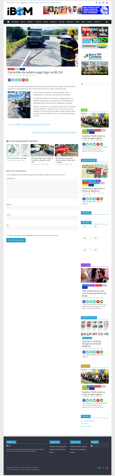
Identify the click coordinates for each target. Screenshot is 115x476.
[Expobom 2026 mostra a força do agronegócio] (95, 114)
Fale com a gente (86, 426)
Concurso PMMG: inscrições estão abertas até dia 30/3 (28, 124)
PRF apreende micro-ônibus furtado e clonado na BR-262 (42, 160)
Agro (83, 22)
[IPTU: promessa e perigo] (18, 145)
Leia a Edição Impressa (87, 421)
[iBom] (8, 22)
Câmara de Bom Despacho (57, 449)
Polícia (45, 22)
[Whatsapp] (16, 80)
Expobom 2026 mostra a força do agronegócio (93, 137)
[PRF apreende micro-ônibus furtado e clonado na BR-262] (42, 145)
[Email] (26, 80)
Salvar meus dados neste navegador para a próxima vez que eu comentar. (33, 235)
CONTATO (97, 22)
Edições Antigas (87, 338)
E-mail (9, 215)
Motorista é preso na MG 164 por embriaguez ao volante (55, 132)
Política (38, 22)
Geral (17, 69)
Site (7, 225)
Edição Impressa (94, 183)
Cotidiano (15, 22)
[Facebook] (9, 80)
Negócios (70, 22)
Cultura (62, 22)
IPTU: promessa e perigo (16, 158)
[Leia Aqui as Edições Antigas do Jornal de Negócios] (95, 321)
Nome (9, 204)
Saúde (77, 22)
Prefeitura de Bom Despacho (57, 446)
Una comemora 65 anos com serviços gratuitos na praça (94, 293)
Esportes (53, 22)
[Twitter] (12, 80)
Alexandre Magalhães (88, 180)
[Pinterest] (23, 80)
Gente (23, 22)
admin (24, 75)
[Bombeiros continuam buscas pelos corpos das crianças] (66, 145)
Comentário (10, 178)
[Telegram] (19, 80)
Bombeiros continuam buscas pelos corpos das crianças (65, 160)
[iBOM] (8, 446)
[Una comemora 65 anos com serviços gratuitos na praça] (95, 269)
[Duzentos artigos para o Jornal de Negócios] (95, 164)
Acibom (51, 452)
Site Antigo (84, 423)
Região (89, 22)
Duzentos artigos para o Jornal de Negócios (93, 189)
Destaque (11, 69)
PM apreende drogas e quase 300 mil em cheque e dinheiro (43, 2)
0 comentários (31, 75)
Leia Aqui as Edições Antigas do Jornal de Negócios (91, 343)
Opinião (29, 22)
